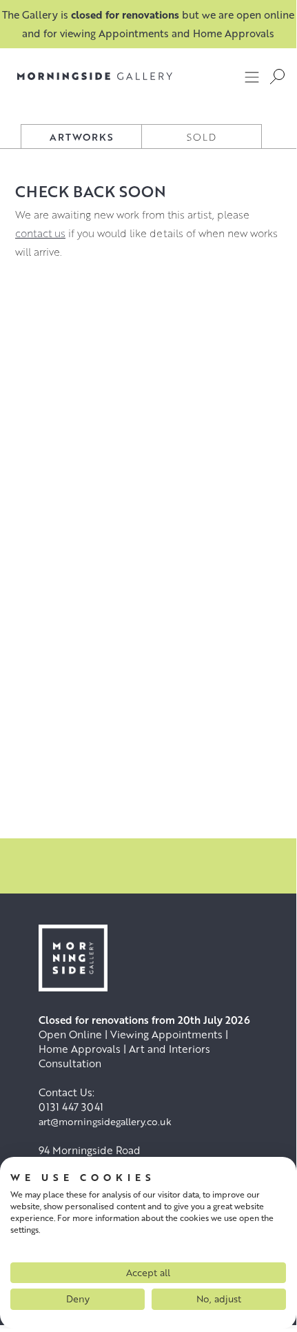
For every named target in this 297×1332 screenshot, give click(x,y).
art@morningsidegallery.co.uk (105, 1121)
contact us (40, 233)
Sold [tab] (201, 136)
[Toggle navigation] (252, 76)
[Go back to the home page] (94, 76)
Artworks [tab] (82, 136)
